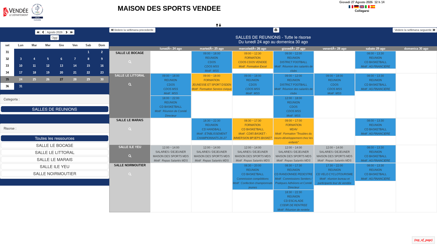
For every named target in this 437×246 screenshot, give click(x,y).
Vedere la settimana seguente (413, 30)
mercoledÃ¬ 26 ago (252, 48)
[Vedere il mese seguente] (66, 32)
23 (102, 72)
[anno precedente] (38, 32)
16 (102, 65)
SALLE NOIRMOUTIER (130, 165)
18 (34, 72)
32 (7, 59)
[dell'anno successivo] (71, 32)
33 (7, 65)
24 (20, 79)
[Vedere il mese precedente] (43, 32)
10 (20, 65)
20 (61, 72)
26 (47, 79)
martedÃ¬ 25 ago (212, 48)
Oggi (55, 37)
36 (7, 86)
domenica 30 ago (416, 48)
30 (102, 79)
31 (7, 52)
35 (7, 79)
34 (7, 72)
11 (34, 65)
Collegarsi (362, 11)
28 (74, 79)
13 (61, 65)
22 (88, 72)
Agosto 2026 (55, 32)
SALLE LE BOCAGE (130, 53)
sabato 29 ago (375, 48)
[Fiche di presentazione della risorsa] (129, 62)
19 (47, 72)
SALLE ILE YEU (130, 147)
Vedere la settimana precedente (133, 30)
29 (88, 79)
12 (47, 65)
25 (34, 79)
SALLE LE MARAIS (129, 120)
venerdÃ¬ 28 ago (334, 48)
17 (20, 72)
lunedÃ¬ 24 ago (171, 48)
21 (74, 72)
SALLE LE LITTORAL (130, 75)
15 (88, 65)
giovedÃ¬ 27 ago (293, 48)
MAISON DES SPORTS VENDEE (169, 8)
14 (74, 65)
